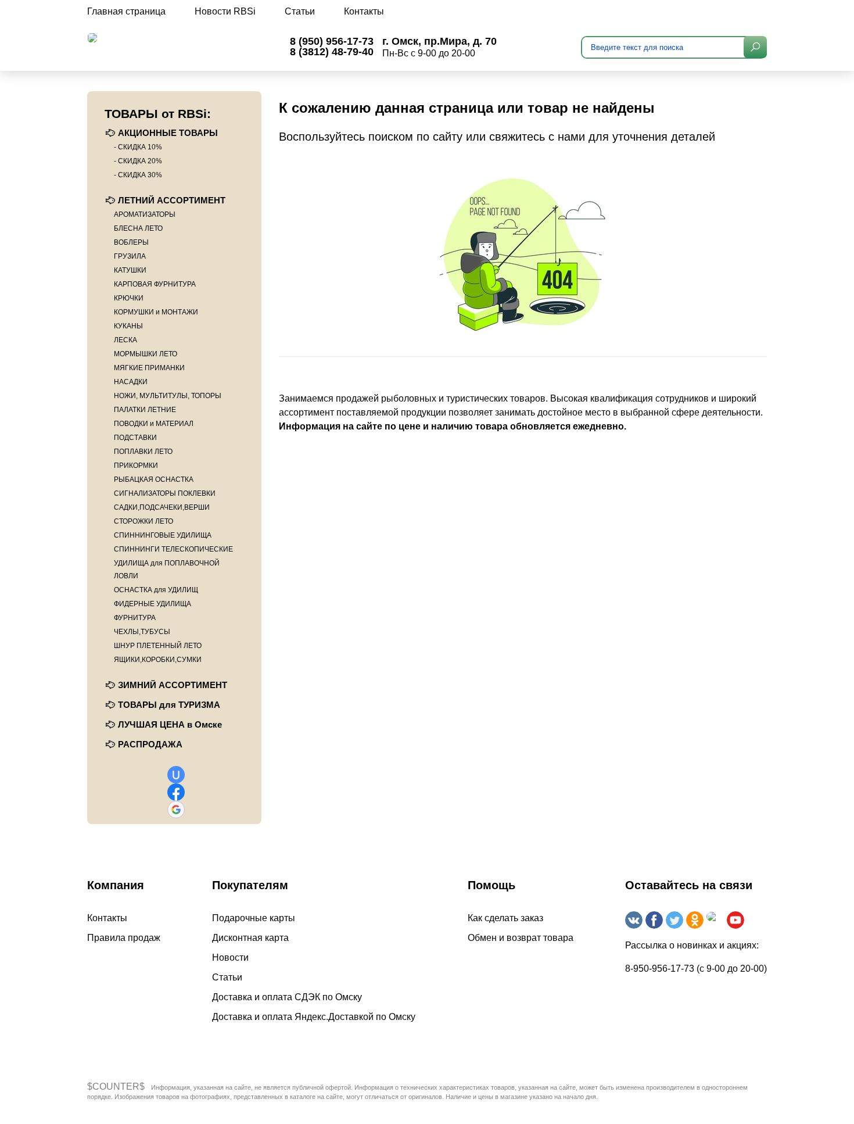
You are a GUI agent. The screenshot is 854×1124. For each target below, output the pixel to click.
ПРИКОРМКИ (136, 465)
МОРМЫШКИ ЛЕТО (145, 354)
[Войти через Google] (176, 809)
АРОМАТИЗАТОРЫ (144, 214)
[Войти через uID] (176, 774)
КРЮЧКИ (128, 298)
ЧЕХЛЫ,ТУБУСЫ (142, 632)
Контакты (364, 11)
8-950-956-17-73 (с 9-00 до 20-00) (696, 968)
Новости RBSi (225, 11)
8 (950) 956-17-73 (332, 41)
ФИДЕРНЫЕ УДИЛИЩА (152, 604)
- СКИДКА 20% (138, 161)
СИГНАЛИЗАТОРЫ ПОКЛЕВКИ (165, 493)
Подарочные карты (253, 918)
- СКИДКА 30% (138, 175)
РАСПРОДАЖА (150, 744)
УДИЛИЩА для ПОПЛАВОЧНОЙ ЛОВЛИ (167, 569)
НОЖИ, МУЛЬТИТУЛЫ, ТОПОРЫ (167, 396)
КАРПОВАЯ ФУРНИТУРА (155, 284)
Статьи (300, 11)
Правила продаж (123, 938)
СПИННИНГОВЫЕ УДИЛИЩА (162, 535)
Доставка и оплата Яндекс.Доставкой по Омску (313, 1017)
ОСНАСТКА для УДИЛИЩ (156, 590)
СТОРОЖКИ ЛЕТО (143, 521)
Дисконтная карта (250, 938)
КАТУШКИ (130, 270)
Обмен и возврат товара (520, 938)
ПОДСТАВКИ (135, 438)
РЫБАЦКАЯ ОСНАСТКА (153, 479)
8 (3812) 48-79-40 (332, 51)
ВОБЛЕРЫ (131, 242)
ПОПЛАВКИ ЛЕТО (143, 452)
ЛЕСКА (125, 340)
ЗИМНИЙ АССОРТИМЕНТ (172, 685)
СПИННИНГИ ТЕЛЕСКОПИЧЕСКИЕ (173, 549)
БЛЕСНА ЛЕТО (138, 228)
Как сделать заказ (505, 918)
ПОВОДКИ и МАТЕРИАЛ (153, 424)
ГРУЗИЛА (130, 256)
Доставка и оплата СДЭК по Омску (287, 997)
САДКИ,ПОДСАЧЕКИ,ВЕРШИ (162, 507)
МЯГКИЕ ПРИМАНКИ (149, 368)
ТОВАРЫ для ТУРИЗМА (169, 705)
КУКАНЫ (128, 326)
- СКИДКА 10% (138, 147)
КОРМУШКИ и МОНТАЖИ (156, 312)
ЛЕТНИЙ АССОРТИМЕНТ (171, 200)
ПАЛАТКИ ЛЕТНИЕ (145, 410)
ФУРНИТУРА (135, 618)
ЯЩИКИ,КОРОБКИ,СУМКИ (158, 660)
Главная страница (126, 11)
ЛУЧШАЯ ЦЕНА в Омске (170, 724)
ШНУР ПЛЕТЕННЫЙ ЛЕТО (158, 646)
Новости (230, 957)
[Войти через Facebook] (176, 792)
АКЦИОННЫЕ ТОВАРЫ (168, 133)
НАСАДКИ (131, 382)
